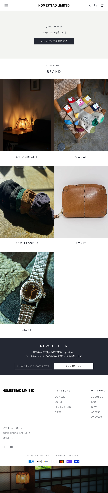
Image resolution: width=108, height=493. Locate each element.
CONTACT (96, 417)
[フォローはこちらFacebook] (4, 447)
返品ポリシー (9, 438)
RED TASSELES (63, 407)
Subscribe (73, 366)
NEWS (94, 407)
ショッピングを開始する (54, 41)
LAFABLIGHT (62, 396)
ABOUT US (97, 396)
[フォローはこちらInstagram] (11, 447)
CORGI (58, 402)
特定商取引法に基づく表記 (16, 432)
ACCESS (95, 412)
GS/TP (58, 412)
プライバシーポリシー (14, 427)
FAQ (93, 402)
